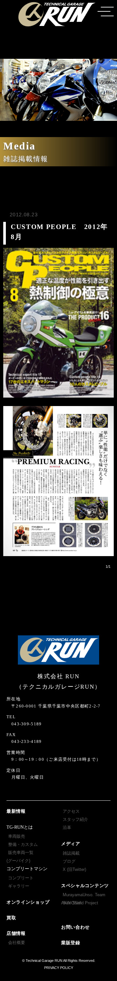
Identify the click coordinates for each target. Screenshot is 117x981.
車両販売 (16, 836)
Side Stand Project (80, 902)
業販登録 (70, 942)
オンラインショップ (27, 902)
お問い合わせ (75, 927)
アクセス (71, 811)
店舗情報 (16, 933)
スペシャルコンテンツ (85, 885)
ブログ (69, 861)
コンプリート (20, 877)
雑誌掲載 (71, 853)
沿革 (67, 827)
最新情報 (16, 811)
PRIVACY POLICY (58, 968)
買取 (11, 917)
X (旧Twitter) (74, 869)
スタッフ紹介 (75, 819)
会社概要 (16, 942)
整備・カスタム (23, 844)
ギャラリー (18, 886)
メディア (70, 843)
